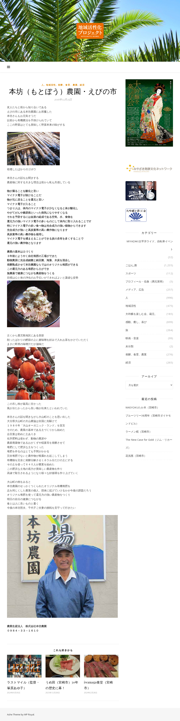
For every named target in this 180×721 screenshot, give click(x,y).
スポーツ (131, 273)
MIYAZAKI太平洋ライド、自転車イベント (150, 245)
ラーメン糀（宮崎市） (139, 431)
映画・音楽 (132, 338)
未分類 (129, 346)
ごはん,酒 (131, 265)
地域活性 (51, 84)
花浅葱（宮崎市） (136, 455)
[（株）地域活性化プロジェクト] (90, 31)
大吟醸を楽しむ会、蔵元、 (141, 314)
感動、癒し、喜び (136, 322)
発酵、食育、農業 (68, 84)
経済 (82, 84)
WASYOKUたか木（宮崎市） (142, 407)
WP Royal (29, 714)
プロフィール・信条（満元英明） (145, 281)
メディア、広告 (135, 289)
